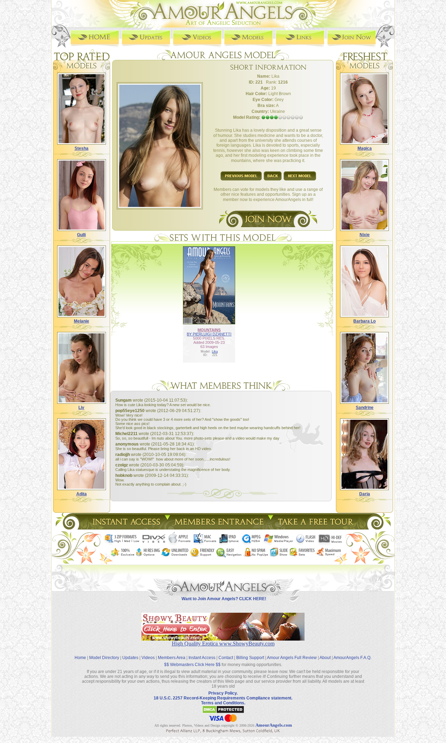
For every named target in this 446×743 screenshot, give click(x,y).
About (325, 657)
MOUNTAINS (209, 330)
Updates (130, 657)
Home (80, 657)
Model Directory (104, 657)
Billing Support (250, 657)
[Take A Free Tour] (317, 528)
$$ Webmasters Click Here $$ (192, 664)
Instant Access (202, 657)
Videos (148, 657)
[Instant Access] (125, 528)
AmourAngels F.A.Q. (352, 657)
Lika (215, 351)
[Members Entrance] (218, 528)
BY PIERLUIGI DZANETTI (209, 334)
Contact (225, 657)
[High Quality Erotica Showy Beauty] (223, 639)
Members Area (171, 657)
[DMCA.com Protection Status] (223, 712)
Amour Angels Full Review (292, 657)
